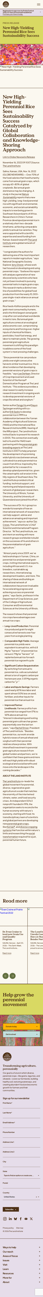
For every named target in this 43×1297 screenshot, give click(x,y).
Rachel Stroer (22, 727)
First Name (7, 1103)
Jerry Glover (18, 264)
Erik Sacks (15, 411)
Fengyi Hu (22, 405)
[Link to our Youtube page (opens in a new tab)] (26, 1219)
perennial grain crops (18, 823)
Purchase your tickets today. (13, 14)
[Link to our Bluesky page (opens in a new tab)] (15, 1219)
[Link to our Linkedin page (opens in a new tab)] (10, 1219)
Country (6, 1193)
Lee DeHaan (24, 373)
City (4, 1162)
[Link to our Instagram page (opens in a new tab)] (5, 1219)
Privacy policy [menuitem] (8, 1228)
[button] (40, 12)
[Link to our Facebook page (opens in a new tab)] (21, 1219)
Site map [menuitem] (19, 1228)
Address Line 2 (8, 1152)
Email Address (8, 1123)
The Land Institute (12, 165)
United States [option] (9, 1197)
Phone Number (9, 1132)
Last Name (7, 1113)
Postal (5, 1183)
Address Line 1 (8, 1142)
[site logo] (6, 4)
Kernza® (11, 826)
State (5, 1171)
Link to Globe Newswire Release (19, 157)
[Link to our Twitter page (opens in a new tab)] (31, 1219)
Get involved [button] (11, 1034)
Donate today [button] (11, 1026)
